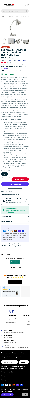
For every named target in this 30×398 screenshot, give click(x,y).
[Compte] (25, 5)
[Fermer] (26, 208)
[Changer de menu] (2, 5)
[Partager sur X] (14, 245)
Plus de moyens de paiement (15, 187)
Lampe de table (21, 60)
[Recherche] (27, 11)
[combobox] (15, 11)
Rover (9, 60)
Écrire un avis (15, 262)
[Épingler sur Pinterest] (19, 245)
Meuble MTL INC (9, 389)
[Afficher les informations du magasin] (26, 200)
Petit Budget (10, 16)
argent (4, 174)
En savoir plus (11, 211)
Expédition (3, 64)
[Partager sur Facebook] (9, 245)
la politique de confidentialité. (16, 368)
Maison (3, 16)
